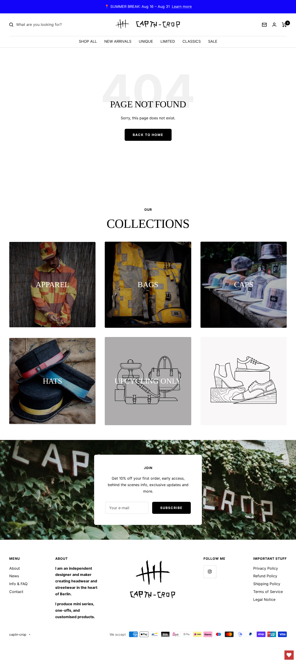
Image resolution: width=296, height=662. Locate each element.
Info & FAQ (18, 583)
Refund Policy (265, 576)
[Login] (274, 25)
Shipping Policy (266, 583)
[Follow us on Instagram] (210, 571)
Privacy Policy (265, 568)
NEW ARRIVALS (117, 41)
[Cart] (284, 24)
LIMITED (167, 41)
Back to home (148, 135)
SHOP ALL (88, 41)
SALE (212, 41)
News (14, 576)
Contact (16, 591)
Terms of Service (268, 591)
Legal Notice (264, 599)
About (14, 568)
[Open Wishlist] (289, 655)
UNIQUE (146, 41)
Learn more (182, 6)
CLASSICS (191, 41)
